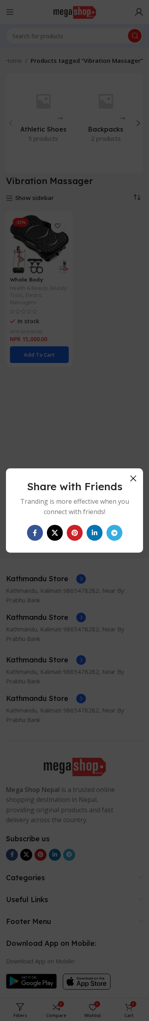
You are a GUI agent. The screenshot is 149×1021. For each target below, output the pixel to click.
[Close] (133, 478)
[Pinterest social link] (75, 533)
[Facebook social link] (35, 533)
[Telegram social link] (114, 533)
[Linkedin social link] (95, 533)
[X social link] (55, 533)
